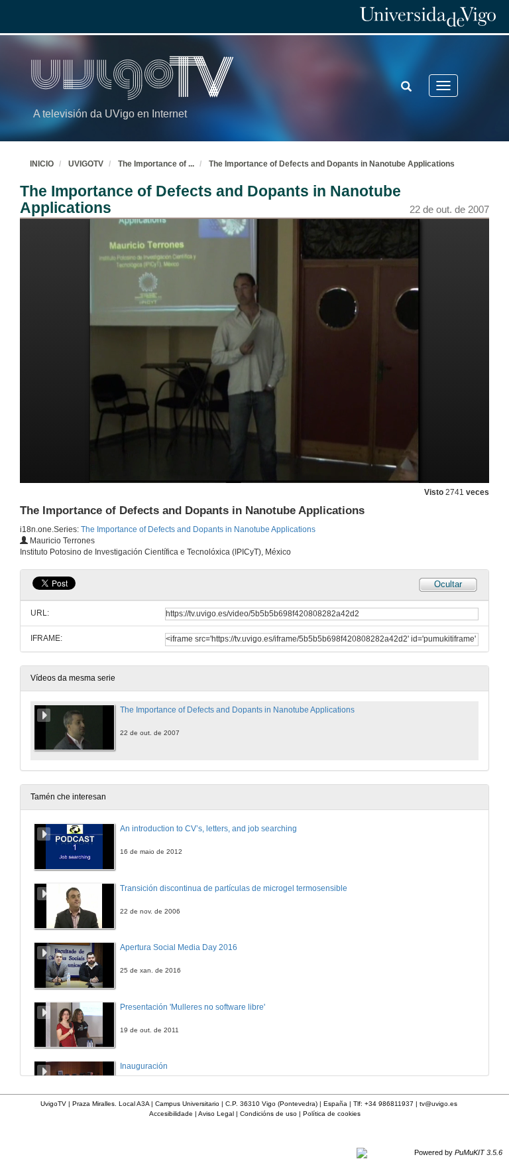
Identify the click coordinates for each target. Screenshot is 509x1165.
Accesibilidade (171, 1113)
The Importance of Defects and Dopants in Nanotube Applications (332, 164)
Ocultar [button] (448, 584)
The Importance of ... (156, 164)
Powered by (458, 1152)
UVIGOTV (85, 164)
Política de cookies (332, 1113)
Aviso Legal (216, 1113)
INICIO (42, 164)
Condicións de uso (268, 1113)
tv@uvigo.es (438, 1103)
